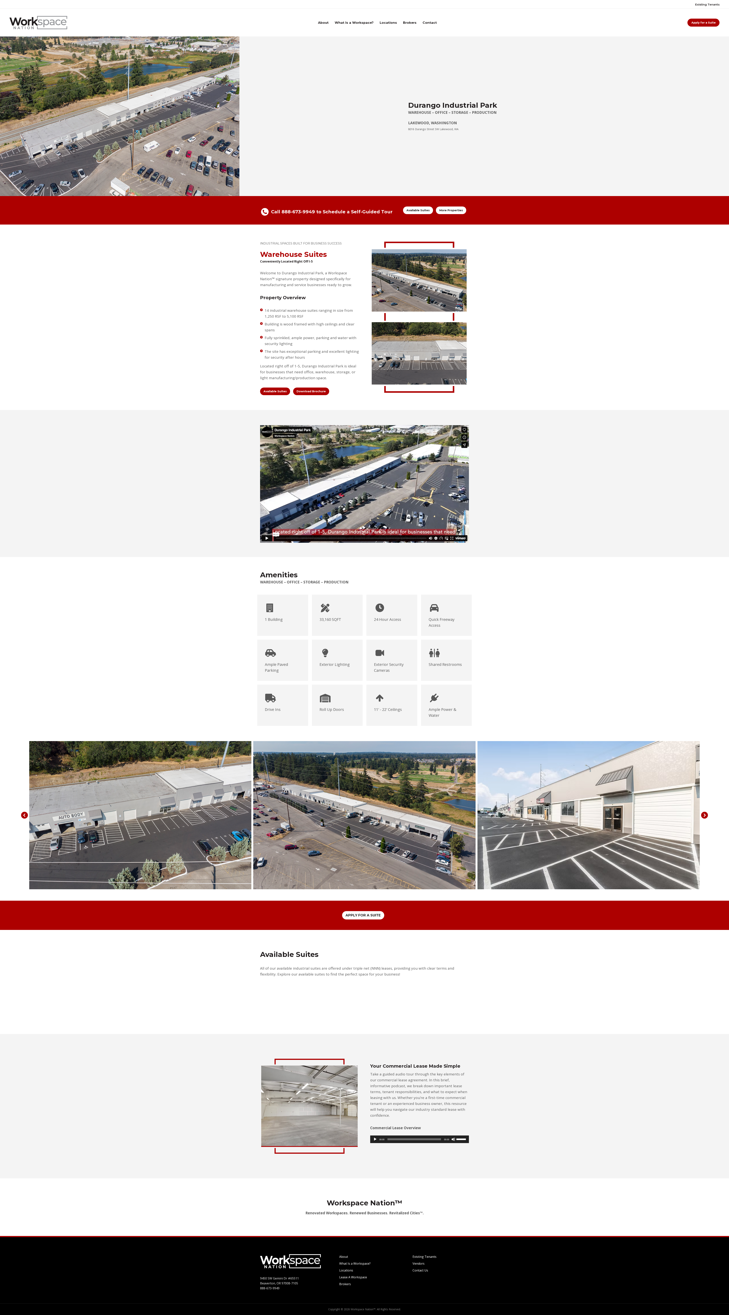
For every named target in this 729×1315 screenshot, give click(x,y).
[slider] (461, 1138)
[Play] (375, 1139)
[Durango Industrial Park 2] (588, 815)
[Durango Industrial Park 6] (140, 815)
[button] (24, 815)
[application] (419, 1139)
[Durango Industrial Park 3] (364, 815)
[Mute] (453, 1139)
